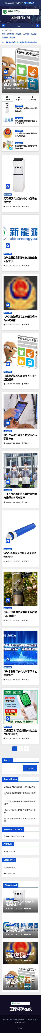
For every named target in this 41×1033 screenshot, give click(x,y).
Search (7, 760)
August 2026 (9, 851)
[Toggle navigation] (18, 25)
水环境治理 (10, 34)
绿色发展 (33, 34)
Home (20, 1028)
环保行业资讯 (19, 118)
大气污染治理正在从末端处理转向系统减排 (20, 955)
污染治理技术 (30, 77)
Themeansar (21, 1022)
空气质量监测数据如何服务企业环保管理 (20, 929)
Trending (32, 99)
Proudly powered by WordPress (14, 1019)
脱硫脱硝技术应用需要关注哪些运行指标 (20, 981)
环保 (3, 34)
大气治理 (26, 34)
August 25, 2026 (13, 206)
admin (11, 88)
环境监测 (12, 37)
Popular (19, 99)
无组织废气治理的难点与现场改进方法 (19, 787)
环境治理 (18, 34)
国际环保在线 (20, 18)
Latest (7, 99)
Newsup (35, 1019)
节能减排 (5, 37)
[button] (33, 26)
